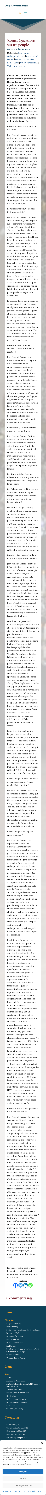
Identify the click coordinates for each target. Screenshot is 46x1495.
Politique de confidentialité (12, 1491)
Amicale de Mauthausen (16, 1381)
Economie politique (14, 1438)
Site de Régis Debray (14, 1409)
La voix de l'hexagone (15, 1336)
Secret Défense (12, 1355)
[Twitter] (20, 1285)
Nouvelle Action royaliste (16, 1402)
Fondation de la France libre (17, 1393)
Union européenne (29, 63)
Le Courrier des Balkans (16, 1399)
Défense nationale (14, 1434)
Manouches (29, 59)
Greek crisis (11, 1396)
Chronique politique (14, 1431)
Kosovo (18, 59)
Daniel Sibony (12, 1327)
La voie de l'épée (13, 1333)
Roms (9, 63)
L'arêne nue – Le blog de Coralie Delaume (23, 1330)
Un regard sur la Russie (15, 1358)
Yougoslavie (19, 66)
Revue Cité (10, 1406)
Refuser (23, 1478)
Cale (20, 53)
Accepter (23, 1471)
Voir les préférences (23, 1485)
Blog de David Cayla (14, 1323)
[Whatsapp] (30, 1285)
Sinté (16, 63)
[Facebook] (15, 1285)
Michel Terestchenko (15, 1343)
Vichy (9, 66)
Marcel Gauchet (12, 1340)
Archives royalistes (14, 1390)
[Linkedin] (25, 1285)
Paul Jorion (10, 1346)
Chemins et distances (15, 1428)
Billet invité (24, 49)
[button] (42, 1443)
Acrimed (10, 1378)
